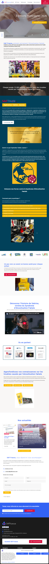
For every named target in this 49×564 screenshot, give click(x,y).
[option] (24, 19)
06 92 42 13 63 (9, 469)
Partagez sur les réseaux (8, 213)
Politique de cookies (4, 562)
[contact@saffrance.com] (4, 471)
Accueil (12, 2)
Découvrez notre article (9, 25)
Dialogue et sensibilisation (9, 210)
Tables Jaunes (23, 2)
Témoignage (29, 2)
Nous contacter (37, 2)
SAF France (17, 2)
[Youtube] (6, 527)
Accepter (22, 553)
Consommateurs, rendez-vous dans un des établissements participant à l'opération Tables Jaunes (22, 208)
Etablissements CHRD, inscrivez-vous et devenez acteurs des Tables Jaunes (18, 205)
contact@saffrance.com (11, 471)
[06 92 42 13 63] (4, 469)
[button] (24, 206)
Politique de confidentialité (11, 562)
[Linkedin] (8, 527)
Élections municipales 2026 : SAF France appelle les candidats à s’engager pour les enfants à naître (30, 436)
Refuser (34, 553)
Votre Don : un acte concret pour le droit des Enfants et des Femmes (17, 215)
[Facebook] (3, 527)
